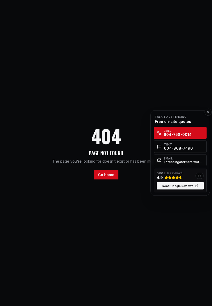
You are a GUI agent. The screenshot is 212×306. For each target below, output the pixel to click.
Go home (106, 174)
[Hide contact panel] (208, 112)
